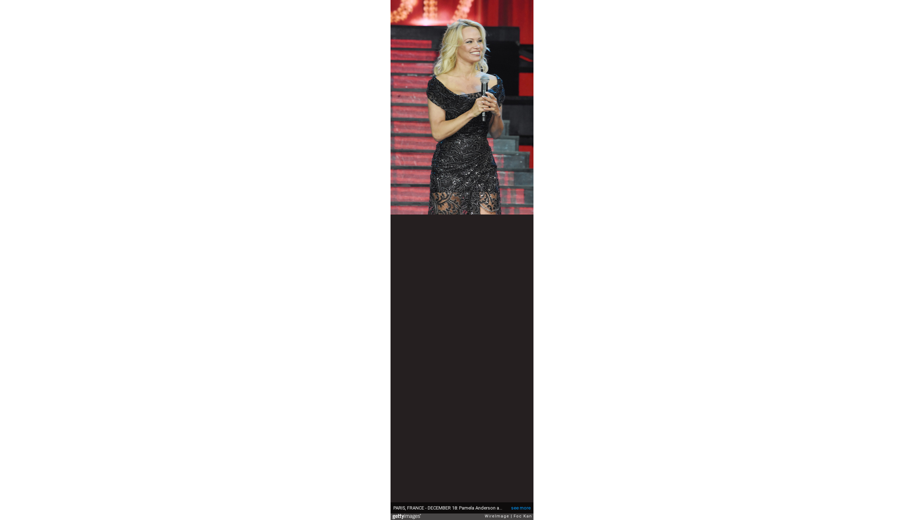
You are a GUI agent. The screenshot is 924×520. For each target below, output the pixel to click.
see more (521, 508)
